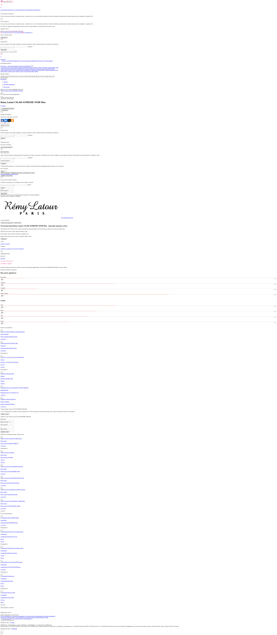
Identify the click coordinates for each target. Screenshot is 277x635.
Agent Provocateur (5, 67)
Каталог (4, 60)
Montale (36, 71)
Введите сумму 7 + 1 (6, 422)
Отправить (3, 163)
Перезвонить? (4, 37)
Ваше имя (3, 419)
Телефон (30, 46)
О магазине (3, 10)
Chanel (5, 68)
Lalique (17, 71)
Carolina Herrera (51, 67)
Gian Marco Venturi (50, 68)
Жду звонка (3, 49)
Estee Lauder (42, 68)
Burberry (31, 67)
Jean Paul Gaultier (40, 70)
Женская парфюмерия (13, 66)
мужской (3, 258)
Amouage (11, 67)
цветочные (3, 248)
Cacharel (39, 67)
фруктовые (21, 248)
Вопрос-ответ (23, 617)
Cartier (57, 67)
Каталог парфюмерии (6, 616)
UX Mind (12, 622)
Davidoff (19, 68)
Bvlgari (35, 67)
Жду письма (4, 193)
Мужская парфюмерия (25, 66)
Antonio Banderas (18, 67)
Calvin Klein (44, 67)
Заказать (3, 138)
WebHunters (14, 628)
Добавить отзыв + (5, 414)
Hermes (22, 70)
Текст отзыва (4, 424)
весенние (3, 243)
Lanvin (25, 71)
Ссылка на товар (5, 160)
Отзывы (8, 10)
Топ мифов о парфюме (6, 263)
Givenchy (10, 70)
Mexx (32, 71)
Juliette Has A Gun (53, 70)
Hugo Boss (26, 70)
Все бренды (3, 79)
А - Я (5, 78)
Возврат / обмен (44, 617)
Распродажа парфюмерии (49, 616)
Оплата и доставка (14, 10)
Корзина (3, 58)
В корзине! (9, 174)
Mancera (29, 71)
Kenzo (2, 71)
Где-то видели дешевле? (6, 147)
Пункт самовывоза (27, 10)
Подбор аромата (49, 60)
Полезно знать (17, 222)
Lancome (21, 71)
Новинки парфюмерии (31, 60)
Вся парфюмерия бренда (67, 217)
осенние (8, 243)
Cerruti (2, 68)
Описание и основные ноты (7, 222)
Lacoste (13, 71)
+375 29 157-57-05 (6, 32)
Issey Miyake (32, 70)
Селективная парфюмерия (12, 60)
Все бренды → (4, 66)
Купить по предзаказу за (17, 172)
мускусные (15, 248)
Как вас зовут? (5, 190)
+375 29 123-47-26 (17, 32)
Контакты (37, 10)
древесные (9, 248)
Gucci (14, 70)
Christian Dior (14, 68)
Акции (21, 10)
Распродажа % (41, 60)
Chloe (9, 68)
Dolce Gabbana (25, 68)
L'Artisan (9, 71)
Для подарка (22, 60)
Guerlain (18, 70)
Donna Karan (32, 68)
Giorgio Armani (4, 70)
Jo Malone (46, 70)
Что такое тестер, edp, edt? (7, 261)
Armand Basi (26, 67)
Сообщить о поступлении (6, 175)
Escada (37, 68)
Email (29, 184)
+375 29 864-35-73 (27, 32)
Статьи (33, 10)
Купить (2, 171)
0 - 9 (2, 78)
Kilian (5, 71)
